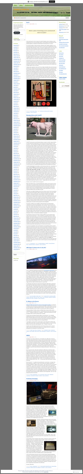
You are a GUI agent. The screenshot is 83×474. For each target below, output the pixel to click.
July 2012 (15, 167)
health (36, 331)
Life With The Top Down (63, 44)
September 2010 (16, 205)
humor (38, 297)
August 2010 (16, 207)
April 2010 (15, 214)
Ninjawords (61, 65)
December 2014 (16, 123)
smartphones (28, 375)
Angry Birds (42, 374)
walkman (40, 375)
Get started (52, 1)
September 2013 (16, 143)
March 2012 (16, 174)
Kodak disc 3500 (33, 467)
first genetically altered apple (49, 270)
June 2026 (15, 48)
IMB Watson (44, 331)
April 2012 (15, 172)
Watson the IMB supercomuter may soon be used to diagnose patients (38, 304)
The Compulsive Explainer (63, 45)
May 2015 (15, 115)
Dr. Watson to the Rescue (32, 301)
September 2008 (16, 247)
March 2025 (16, 71)
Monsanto (46, 297)
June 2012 (15, 169)
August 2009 (16, 228)
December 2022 (16, 76)
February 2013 (16, 155)
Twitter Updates (63, 77)
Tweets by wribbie (62, 78)
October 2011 (16, 183)
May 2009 (15, 233)
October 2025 (16, 62)
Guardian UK (61, 58)
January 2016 (16, 108)
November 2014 (16, 125)
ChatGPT (47, 243)
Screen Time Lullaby (62, 29)
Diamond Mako (54, 466)
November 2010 (16, 202)
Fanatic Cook (61, 37)
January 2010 (16, 219)
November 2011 (16, 181)
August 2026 (16, 45)
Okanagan (50, 297)
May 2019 (15, 87)
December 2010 (16, 200)
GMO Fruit (35, 297)
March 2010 (16, 216)
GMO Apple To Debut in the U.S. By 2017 (36, 247)
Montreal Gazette (62, 61)
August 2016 (16, 101)
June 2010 (15, 211)
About (21, 5)
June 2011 (15, 190)
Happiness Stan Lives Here (64, 42)
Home (15, 5)
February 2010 (16, 218)
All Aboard (61, 27)
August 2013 (16, 144)
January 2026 (16, 57)
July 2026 (15, 47)
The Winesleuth (62, 47)
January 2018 (16, 94)
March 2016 (16, 106)
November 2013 (16, 139)
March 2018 (16, 92)
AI (38, 243)
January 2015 (16, 122)
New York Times (62, 63)
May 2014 (15, 130)
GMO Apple (31, 297)
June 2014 (15, 129)
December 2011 (16, 179)
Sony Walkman (38, 467)
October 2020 (16, 80)
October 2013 (16, 141)
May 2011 (15, 191)
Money (27, 244)
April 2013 (15, 151)
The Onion (61, 72)
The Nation (61, 70)
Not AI (27, 22)
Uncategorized (32, 243)
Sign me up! (17, 32)
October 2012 (16, 162)
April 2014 (15, 132)
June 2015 (15, 113)
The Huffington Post (62, 68)
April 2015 (15, 116)
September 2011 (16, 184)
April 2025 (15, 69)
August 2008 (16, 249)
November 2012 (16, 160)
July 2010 (15, 209)
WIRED (28, 335)
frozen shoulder (32, 331)
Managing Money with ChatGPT (34, 115)
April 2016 (15, 104)
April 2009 (15, 235)
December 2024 (16, 73)
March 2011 (16, 195)
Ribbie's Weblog (21, 9)
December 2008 (16, 242)
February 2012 (16, 176)
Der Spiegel (61, 54)
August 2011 (16, 186)
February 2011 (16, 197)
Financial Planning (51, 243)
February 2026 (16, 55)
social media (33, 375)
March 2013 (16, 153)
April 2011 (15, 193)
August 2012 (16, 165)
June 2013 (15, 148)
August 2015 (16, 111)
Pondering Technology (32, 378)
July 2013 (15, 146)
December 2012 (16, 158)
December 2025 (16, 59)
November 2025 (16, 61)
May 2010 (15, 212)
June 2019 (15, 85)
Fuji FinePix (28, 467)
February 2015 (16, 120)
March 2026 (16, 54)
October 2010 (16, 204)
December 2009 (16, 221)
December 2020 (16, 78)
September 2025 (16, 64)
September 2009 (16, 226)
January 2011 (16, 198)
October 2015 (16, 109)
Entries (17, 17)
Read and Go (61, 32)
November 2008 (16, 244)
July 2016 (15, 102)
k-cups (43, 297)
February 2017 (16, 97)
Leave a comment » (34, 112)
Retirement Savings (32, 244)
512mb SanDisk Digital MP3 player (45, 466)
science (32, 298)
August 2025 (16, 66)
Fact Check (61, 56)
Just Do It (60, 24)
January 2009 (16, 240)
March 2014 (16, 134)
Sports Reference (62, 66)
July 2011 (15, 188)
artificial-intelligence (42, 243)
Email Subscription (18, 22)
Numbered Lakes (29, 5)
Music (31, 466)
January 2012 (16, 177)
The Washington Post (63, 73)
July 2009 (15, 230)
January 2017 (16, 99)
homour (45, 374)
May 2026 (15, 50)
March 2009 (16, 237)
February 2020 (16, 83)
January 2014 (16, 137)
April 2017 (15, 95)
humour (41, 297)
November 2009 (16, 223)
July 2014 (15, 127)
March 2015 (16, 118)
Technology (28, 112)
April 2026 (15, 52)
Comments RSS (23, 17)
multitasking (51, 374)
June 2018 (15, 90)
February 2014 (16, 136)
